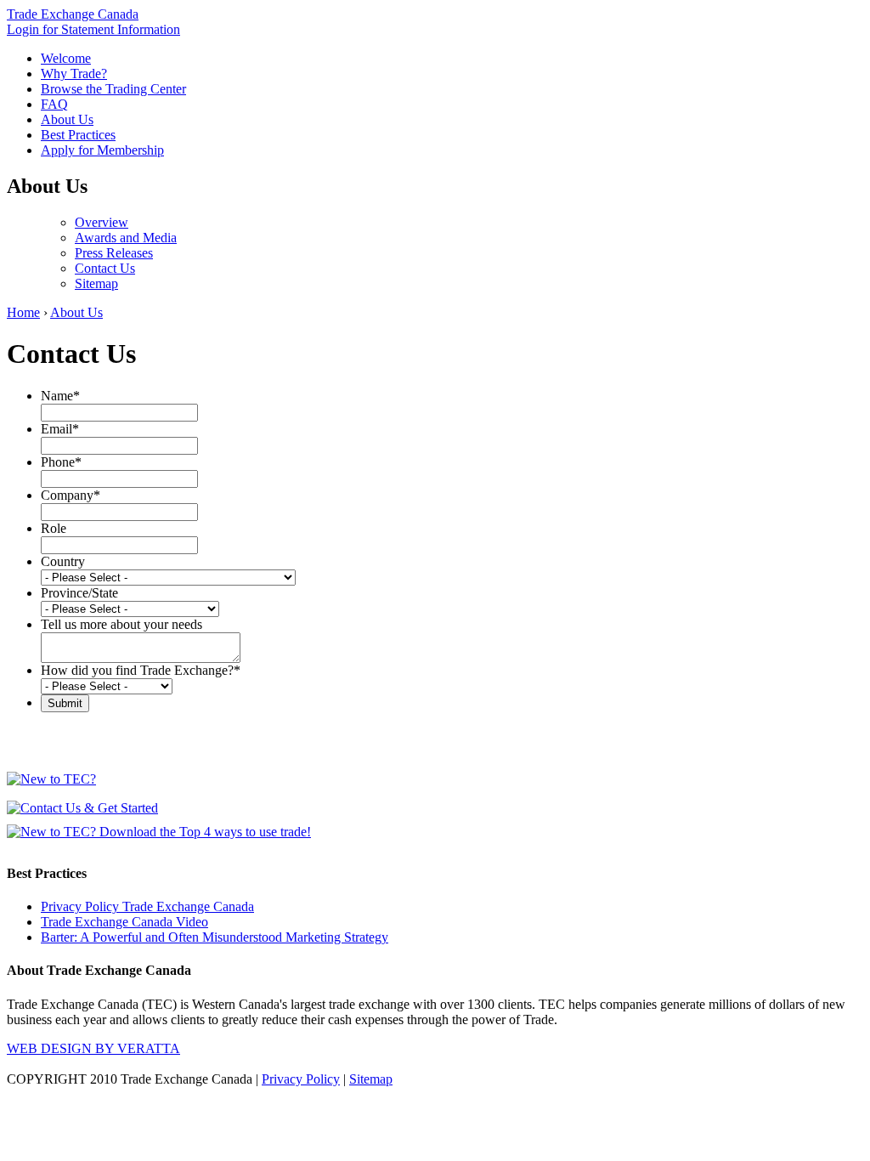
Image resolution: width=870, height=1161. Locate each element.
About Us (67, 119)
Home (23, 312)
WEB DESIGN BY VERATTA (93, 1048)
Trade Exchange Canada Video (124, 922)
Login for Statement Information (93, 29)
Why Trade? (74, 73)
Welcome (66, 58)
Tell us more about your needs (121, 624)
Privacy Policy (301, 1079)
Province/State (79, 593)
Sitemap (96, 283)
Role (53, 528)
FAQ (54, 104)
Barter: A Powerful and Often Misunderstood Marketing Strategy (214, 937)
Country (63, 561)
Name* (60, 395)
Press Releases (114, 253)
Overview (101, 222)
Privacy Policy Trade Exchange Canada (147, 906)
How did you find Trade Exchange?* (140, 670)
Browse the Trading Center (113, 89)
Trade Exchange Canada (72, 14)
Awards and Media (126, 237)
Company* (70, 495)
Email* (60, 429)
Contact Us (105, 268)
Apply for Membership (102, 150)
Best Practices (78, 134)
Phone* (61, 462)
